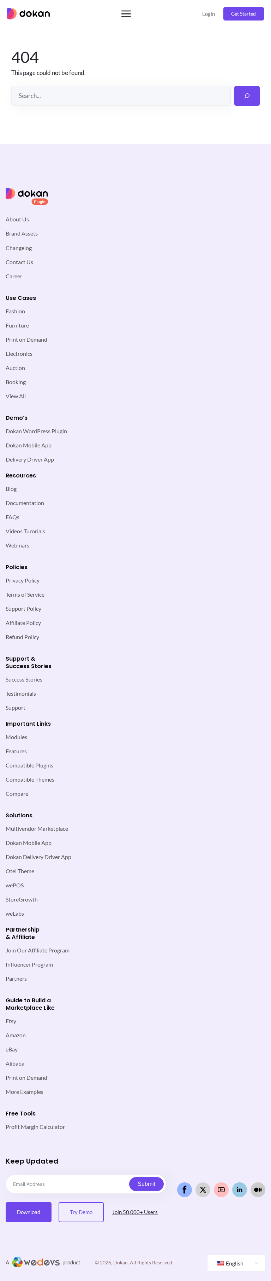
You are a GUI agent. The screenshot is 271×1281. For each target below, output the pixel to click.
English (234, 1263)
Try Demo (81, 1212)
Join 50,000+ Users (135, 1212)
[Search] (247, 96)
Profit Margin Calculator (35, 1126)
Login (208, 14)
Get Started (243, 14)
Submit (146, 1184)
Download (28, 1212)
